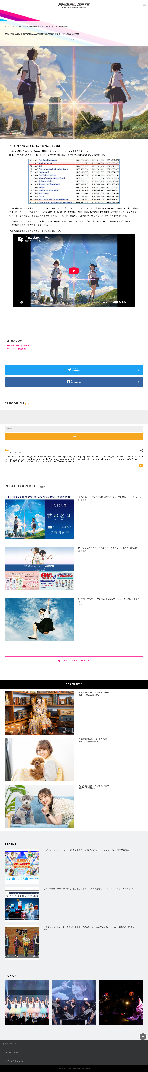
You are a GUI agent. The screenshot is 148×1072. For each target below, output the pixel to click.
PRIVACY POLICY (14, 1060)
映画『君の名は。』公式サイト (19, 345)
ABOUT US (9, 1044)
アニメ (12, 26)
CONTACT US (11, 1052)
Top (6, 26)
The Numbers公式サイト (17, 349)
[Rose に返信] (141, 466)
